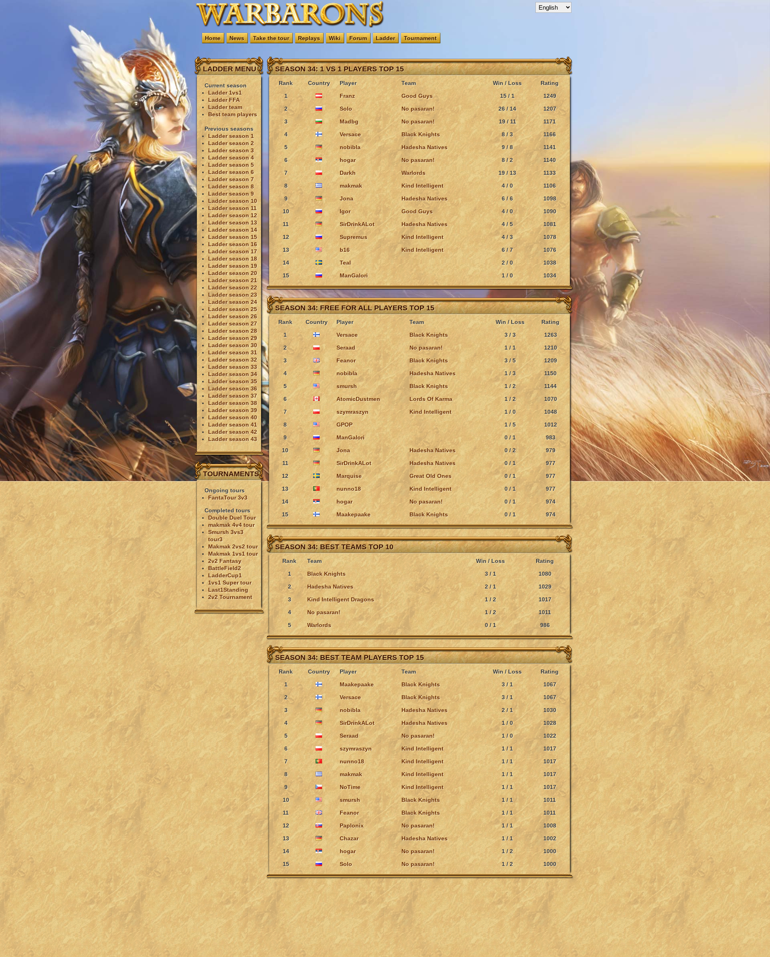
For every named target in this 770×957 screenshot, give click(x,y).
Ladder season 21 (232, 280)
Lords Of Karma (430, 399)
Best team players (232, 114)
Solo (346, 108)
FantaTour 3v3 (227, 497)
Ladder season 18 (232, 258)
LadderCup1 (225, 575)
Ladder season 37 (232, 396)
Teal (345, 262)
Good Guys (417, 96)
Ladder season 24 (232, 302)
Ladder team (225, 107)
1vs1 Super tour (229, 582)
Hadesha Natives (424, 147)
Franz (347, 96)
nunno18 (348, 489)
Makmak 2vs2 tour (233, 546)
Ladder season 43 (232, 439)
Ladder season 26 (232, 316)
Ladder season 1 (231, 136)
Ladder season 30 (232, 345)
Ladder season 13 (232, 222)
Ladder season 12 (232, 215)
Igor (345, 211)
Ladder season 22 (232, 287)
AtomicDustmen (358, 399)
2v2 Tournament (230, 597)
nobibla (350, 147)
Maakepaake (353, 514)
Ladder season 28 (232, 331)
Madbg (349, 121)
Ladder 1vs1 (225, 92)
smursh (346, 386)
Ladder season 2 (231, 143)
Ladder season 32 (232, 359)
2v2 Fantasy (224, 561)
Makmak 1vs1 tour (233, 553)
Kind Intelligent (422, 185)
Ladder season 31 (232, 352)
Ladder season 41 (232, 424)
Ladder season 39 (232, 410)
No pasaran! (418, 108)
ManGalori (354, 275)
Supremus (353, 237)
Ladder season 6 (231, 172)
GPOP (344, 424)
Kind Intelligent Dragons (340, 599)
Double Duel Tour (232, 517)
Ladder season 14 (232, 230)
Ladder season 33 (232, 367)
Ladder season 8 (231, 186)
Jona (346, 198)
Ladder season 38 (232, 403)
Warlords (413, 173)
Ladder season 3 (231, 150)
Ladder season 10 (232, 201)
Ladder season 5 (231, 165)
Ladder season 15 (232, 237)
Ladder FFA (224, 100)
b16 (345, 250)
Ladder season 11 (232, 208)
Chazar (349, 838)
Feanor (346, 360)
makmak (351, 185)
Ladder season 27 (232, 323)
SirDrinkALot (357, 224)
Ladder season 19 (232, 266)
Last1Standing (228, 590)
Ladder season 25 (232, 309)
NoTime (350, 787)
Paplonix (352, 825)
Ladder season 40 (232, 417)
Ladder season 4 (231, 157)
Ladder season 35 (232, 381)
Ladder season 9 (231, 193)
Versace (350, 134)
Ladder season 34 (232, 374)
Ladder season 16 (232, 244)
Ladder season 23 (232, 294)
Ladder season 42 (232, 432)
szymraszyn (352, 412)
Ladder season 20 (232, 273)
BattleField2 (224, 568)
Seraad (345, 347)
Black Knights (420, 134)
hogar (348, 160)
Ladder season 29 (232, 338)
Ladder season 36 (232, 388)
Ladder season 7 (231, 179)
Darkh (348, 173)
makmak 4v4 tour (231, 525)
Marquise (349, 476)
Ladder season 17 (232, 251)
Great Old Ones (430, 476)
